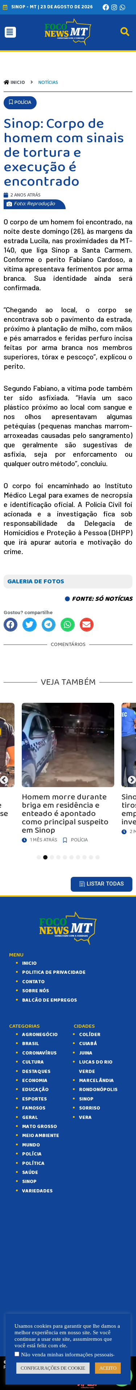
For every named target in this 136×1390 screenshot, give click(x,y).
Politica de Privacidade (54, 972)
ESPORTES (34, 1099)
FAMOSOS (33, 1108)
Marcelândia (96, 1081)
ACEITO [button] (107, 1368)
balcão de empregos (49, 1000)
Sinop (86, 1099)
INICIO (29, 963)
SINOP (29, 1182)
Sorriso (89, 1108)
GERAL (30, 1117)
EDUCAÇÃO (35, 1090)
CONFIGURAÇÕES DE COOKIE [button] (53, 1368)
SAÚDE (30, 1172)
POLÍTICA (33, 1163)
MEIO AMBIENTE (40, 1136)
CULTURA (33, 1062)
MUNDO (31, 1145)
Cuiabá (88, 1044)
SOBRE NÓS (35, 991)
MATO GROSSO (39, 1127)
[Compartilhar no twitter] (29, 624)
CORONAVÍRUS (39, 1053)
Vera (85, 1117)
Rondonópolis (98, 1090)
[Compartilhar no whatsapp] (67, 624)
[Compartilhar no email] (87, 624)
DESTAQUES (36, 1072)
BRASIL (30, 1044)
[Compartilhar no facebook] (10, 624)
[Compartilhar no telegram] (48, 624)
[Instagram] (114, 7)
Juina (85, 1053)
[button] (20, 102)
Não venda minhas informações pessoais (67, 1354)
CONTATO (33, 982)
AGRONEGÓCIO (40, 1035)
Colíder (89, 1035)
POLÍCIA (32, 1154)
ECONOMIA (35, 1081)
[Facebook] (106, 7)
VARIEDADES (37, 1191)
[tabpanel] (68, 774)
